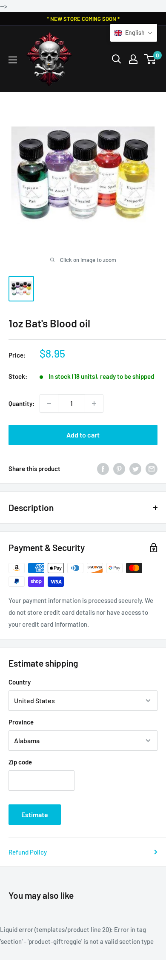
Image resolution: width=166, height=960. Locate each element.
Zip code (20, 762)
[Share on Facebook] (103, 468)
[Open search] (116, 59)
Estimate (34, 814)
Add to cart (83, 435)
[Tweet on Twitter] (135, 468)
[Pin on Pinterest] (119, 468)
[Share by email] (151, 468)
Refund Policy (28, 852)
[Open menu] (13, 60)
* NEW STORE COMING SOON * (83, 18)
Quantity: (21, 403)
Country (20, 682)
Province (21, 722)
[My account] (133, 59)
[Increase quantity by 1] (94, 403)
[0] (150, 59)
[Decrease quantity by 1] (49, 403)
